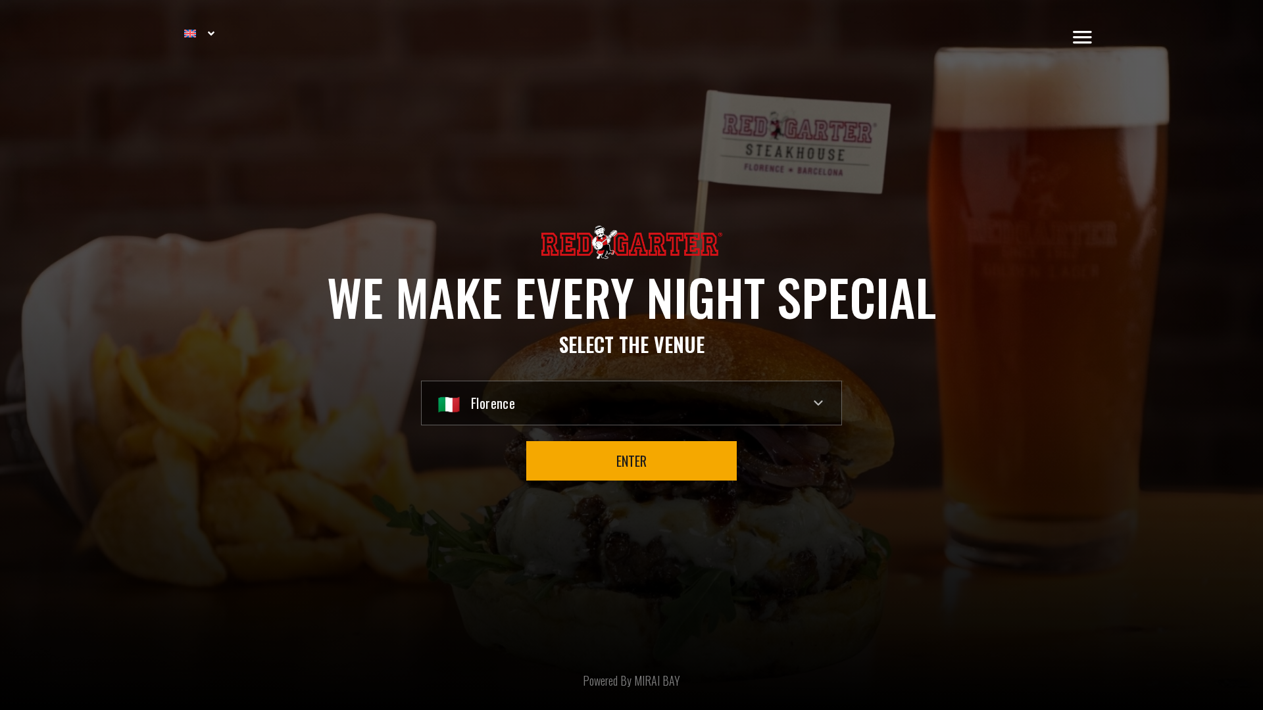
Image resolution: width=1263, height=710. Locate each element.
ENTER (631, 461)
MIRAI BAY (657, 680)
